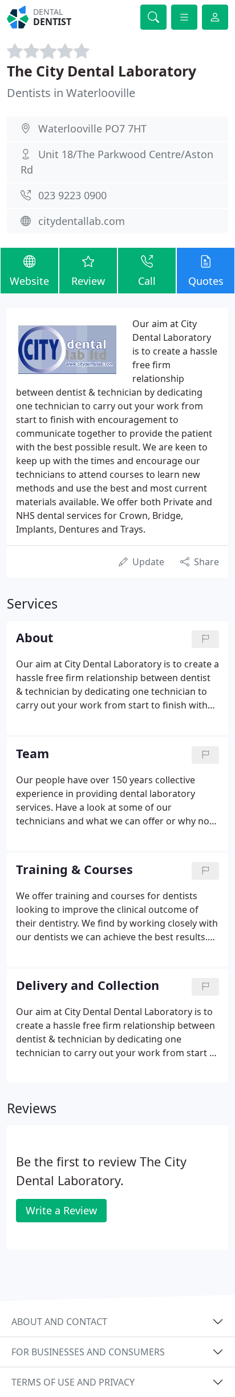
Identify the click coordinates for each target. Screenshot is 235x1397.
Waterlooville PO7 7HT (92, 128)
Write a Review (61, 1210)
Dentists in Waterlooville (71, 92)
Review (88, 281)
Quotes (206, 281)
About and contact (59, 1321)
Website (29, 281)
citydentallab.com (81, 221)
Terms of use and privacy (73, 1382)
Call (147, 281)
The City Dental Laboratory (101, 70)
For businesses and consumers (88, 1352)
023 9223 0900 (72, 195)
